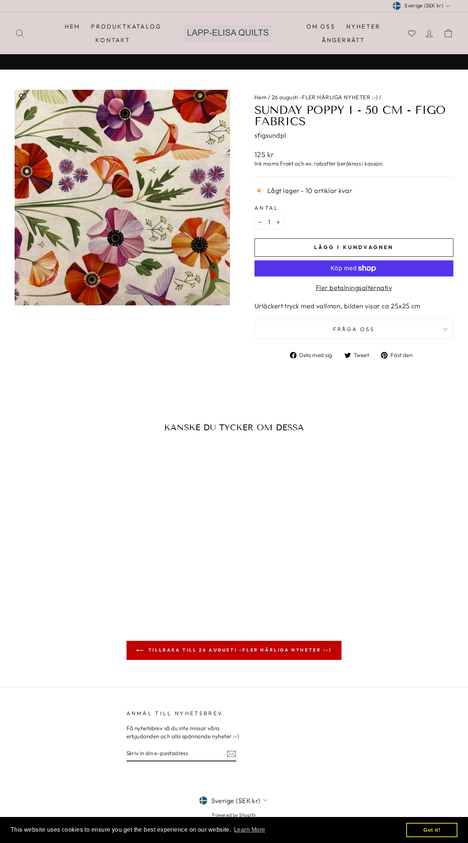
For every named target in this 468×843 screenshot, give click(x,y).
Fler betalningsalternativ (354, 287)
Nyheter (363, 26)
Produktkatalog (126, 26)
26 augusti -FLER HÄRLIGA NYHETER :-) (325, 97)
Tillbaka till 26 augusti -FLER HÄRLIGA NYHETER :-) (239, 650)
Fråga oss (354, 329)
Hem (72, 26)
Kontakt (112, 40)
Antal (266, 208)
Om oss (320, 26)
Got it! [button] (431, 830)
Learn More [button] (249, 830)
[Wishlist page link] (411, 33)
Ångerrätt (343, 40)
